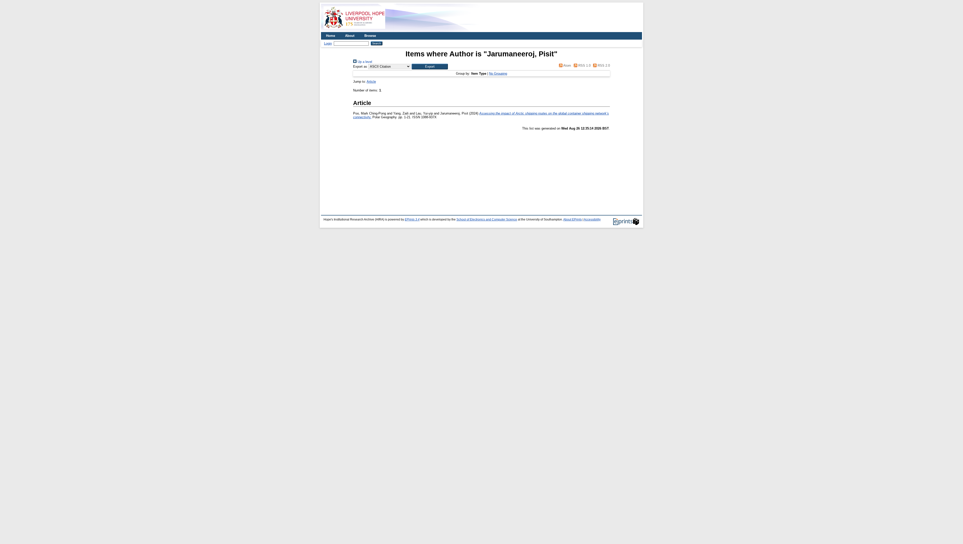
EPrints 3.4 (412, 219)
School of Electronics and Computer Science (486, 219)
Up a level (364, 62)
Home (330, 36)
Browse (370, 36)
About (349, 36)
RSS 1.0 (583, 65)
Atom (567, 65)
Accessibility (592, 219)
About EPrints (572, 219)
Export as (360, 66)
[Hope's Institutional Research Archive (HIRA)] (354, 30)
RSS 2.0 (603, 65)
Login (328, 43)
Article (371, 81)
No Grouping (498, 73)
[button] (430, 66)
